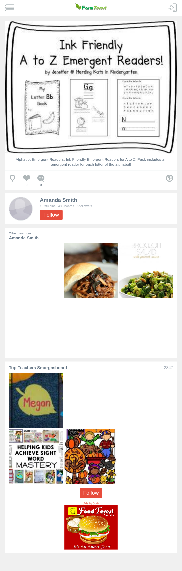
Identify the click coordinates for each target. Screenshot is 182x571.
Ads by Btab (91, 503)
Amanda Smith (58, 200)
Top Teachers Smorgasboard (38, 367)
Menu (9, 7)
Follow (51, 215)
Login (172, 7)
